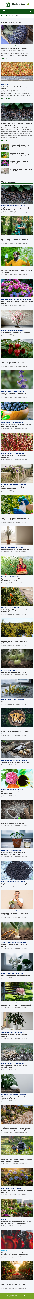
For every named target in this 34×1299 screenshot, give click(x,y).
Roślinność (12, 46)
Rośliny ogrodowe (7, 391)
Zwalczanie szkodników (20, 236)
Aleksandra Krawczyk (20, 50)
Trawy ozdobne (19, 453)
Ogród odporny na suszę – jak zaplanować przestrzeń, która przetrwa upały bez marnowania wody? (16, 1129)
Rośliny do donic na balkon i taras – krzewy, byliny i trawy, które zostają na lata (16, 1222)
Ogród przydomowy (17, 83)
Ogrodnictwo (28, 83)
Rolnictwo (4, 576)
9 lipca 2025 (6, 91)
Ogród (3, 1126)
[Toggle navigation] (3, 11)
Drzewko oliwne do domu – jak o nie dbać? (16, 549)
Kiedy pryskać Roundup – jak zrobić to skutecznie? (20, 146)
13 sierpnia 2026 (8, 796)
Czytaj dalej (4, 58)
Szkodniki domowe (7, 1032)
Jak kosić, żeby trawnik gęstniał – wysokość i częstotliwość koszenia (16, 1160)
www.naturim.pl (22, 1296)
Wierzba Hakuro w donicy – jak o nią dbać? (15, 332)
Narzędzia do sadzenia (8, 299)
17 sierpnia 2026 (7, 551)
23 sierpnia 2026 (8, 212)
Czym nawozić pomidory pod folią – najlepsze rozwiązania (13, 1285)
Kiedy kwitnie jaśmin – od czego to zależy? (16, 975)
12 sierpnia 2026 (8, 825)
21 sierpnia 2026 (8, 335)
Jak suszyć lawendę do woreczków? (14, 48)
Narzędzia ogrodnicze (24, 299)
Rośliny (3, 1219)
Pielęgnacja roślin (7, 205)
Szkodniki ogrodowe (7, 729)
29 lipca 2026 (7, 1226)
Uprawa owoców (18, 422)
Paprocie (4, 670)
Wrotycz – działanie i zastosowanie (13, 702)
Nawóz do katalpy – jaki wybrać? (12, 823)
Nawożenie (4, 360)
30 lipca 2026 (7, 1194)
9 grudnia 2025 (7, 50)
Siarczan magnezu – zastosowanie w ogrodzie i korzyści (14, 1098)
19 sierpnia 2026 (8, 428)
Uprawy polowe (14, 576)
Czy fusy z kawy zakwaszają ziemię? (14, 884)
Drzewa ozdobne (6, 639)
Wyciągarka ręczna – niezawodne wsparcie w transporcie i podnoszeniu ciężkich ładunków (16, 1254)
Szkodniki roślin (6, 236)
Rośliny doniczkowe (18, 330)
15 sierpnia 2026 (8, 674)
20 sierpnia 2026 (8, 366)
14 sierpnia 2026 (8, 735)
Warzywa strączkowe (19, 942)
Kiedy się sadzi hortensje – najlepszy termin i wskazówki (20, 162)
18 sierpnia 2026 (8, 491)
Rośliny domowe (6, 330)
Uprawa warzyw (6, 942)
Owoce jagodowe (6, 422)
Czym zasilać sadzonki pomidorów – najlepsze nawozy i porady (14, 853)
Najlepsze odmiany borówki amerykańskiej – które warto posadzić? (17, 425)
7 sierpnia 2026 (7, 1132)
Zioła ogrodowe (22, 46)
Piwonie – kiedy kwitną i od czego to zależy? (16, 1005)
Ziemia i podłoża (20, 205)
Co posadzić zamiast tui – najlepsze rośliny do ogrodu (20, 154)
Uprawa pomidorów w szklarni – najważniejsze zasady (12, 579)
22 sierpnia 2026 (8, 274)
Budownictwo (5, 83)
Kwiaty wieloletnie (7, 484)
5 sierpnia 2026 (7, 1163)
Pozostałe (4, 1250)
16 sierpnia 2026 (8, 614)
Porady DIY (4, 46)
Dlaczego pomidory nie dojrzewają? (14, 672)
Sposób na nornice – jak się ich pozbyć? (15, 762)
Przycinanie (19, 789)
